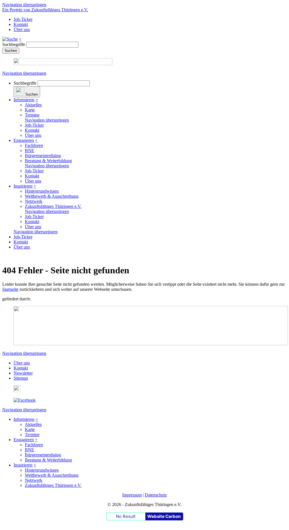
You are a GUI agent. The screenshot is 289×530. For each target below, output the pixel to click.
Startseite (10, 289)
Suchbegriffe (13, 44)
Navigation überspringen (24, 4)
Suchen (11, 51)
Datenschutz (156, 494)
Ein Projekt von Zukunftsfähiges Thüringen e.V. (45, 9)
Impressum (132, 494)
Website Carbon (164, 516)
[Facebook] (25, 400)
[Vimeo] (17, 390)
